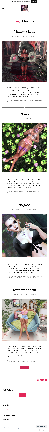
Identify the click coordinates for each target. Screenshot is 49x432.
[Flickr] (46, 380)
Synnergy (18, 361)
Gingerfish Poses (38, 276)
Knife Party (29, 100)
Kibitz (25, 100)
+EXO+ (10, 276)
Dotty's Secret (11, 360)
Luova (13, 277)
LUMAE (35, 100)
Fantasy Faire (15, 191)
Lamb (32, 100)
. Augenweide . (15, 276)
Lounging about (24, 290)
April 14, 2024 (25, 209)
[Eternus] (14, 102)
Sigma (15, 361)
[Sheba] (26, 102)
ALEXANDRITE (16, 100)
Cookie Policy (28, 428)
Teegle (25, 277)
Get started (34, 1)
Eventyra (19, 360)
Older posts (24, 367)
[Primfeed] (43, 380)
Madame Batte (24, 31)
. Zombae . (11, 191)
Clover (24, 114)
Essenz (16, 360)
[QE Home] (22, 102)
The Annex (34, 191)
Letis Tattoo (33, 360)
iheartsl (6, 410)
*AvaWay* (11, 100)
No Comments (34, 36)
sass (22, 277)
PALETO (16, 277)
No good (24, 205)
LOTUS (27, 191)
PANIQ (20, 277)
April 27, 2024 (25, 118)
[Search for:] (10, 395)
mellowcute (11, 361)
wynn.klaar (17, 36)
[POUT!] (17, 102)
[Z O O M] (35, 277)
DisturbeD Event (31, 276)
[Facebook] (38, 380)
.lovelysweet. (20, 276)
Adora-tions (25, 276)
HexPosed (22, 100)
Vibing (22, 361)
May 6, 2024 (25, 36)
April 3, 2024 (25, 294)
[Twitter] (41, 380)
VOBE (28, 277)
